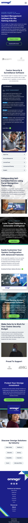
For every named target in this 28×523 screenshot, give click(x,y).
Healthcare (19, 447)
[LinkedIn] (16, 483)
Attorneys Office (18, 463)
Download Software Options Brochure (11, 269)
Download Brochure (14, 43)
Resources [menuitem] (14, 505)
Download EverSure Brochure (14, 399)
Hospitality (9, 457)
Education (9, 452)
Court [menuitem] (14, 502)
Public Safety (9, 447)
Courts (7, 463)
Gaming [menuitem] (14, 496)
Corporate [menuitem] (14, 500)
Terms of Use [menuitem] (14, 520)
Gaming (19, 452)
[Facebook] (11, 483)
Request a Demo (14, 39)
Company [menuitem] (14, 509)
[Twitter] (14, 483)
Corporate (19, 457)
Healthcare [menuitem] (14, 492)
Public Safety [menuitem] (14, 490)
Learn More (6, 128)
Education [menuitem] (14, 494)
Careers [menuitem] (14, 511)
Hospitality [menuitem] (14, 498)
